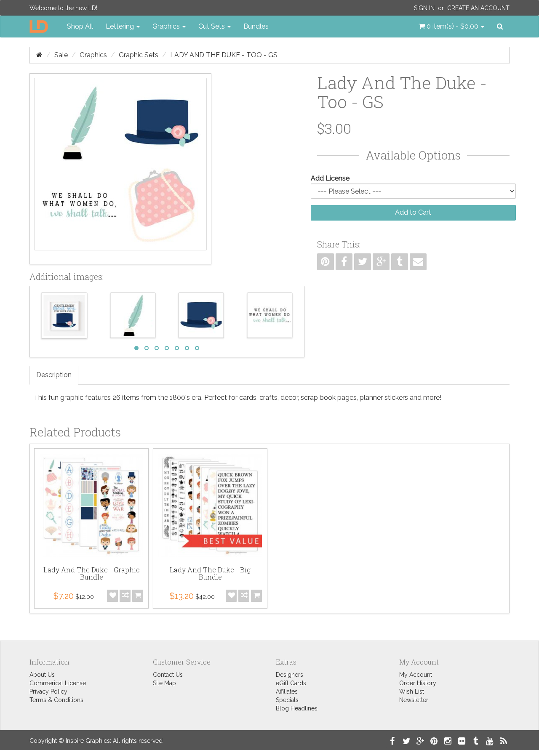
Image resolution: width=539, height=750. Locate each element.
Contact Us (168, 674)
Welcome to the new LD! (63, 8)
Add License (330, 178)
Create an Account (478, 8)
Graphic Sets (138, 55)
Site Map (164, 683)
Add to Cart (413, 212)
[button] (451, 26)
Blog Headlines (297, 708)
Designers (289, 674)
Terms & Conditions (56, 700)
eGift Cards (291, 683)
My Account (415, 674)
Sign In (424, 8)
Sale (61, 55)
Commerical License (57, 683)
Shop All (80, 26)
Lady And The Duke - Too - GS (224, 55)
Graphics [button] (166, 26)
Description (54, 375)
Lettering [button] (121, 26)
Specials (287, 700)
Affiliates (287, 691)
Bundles (256, 26)
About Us (42, 674)
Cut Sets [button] (212, 26)
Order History (417, 683)
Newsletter (413, 700)
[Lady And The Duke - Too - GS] (120, 168)
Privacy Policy (48, 691)
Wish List (411, 691)
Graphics (93, 55)
